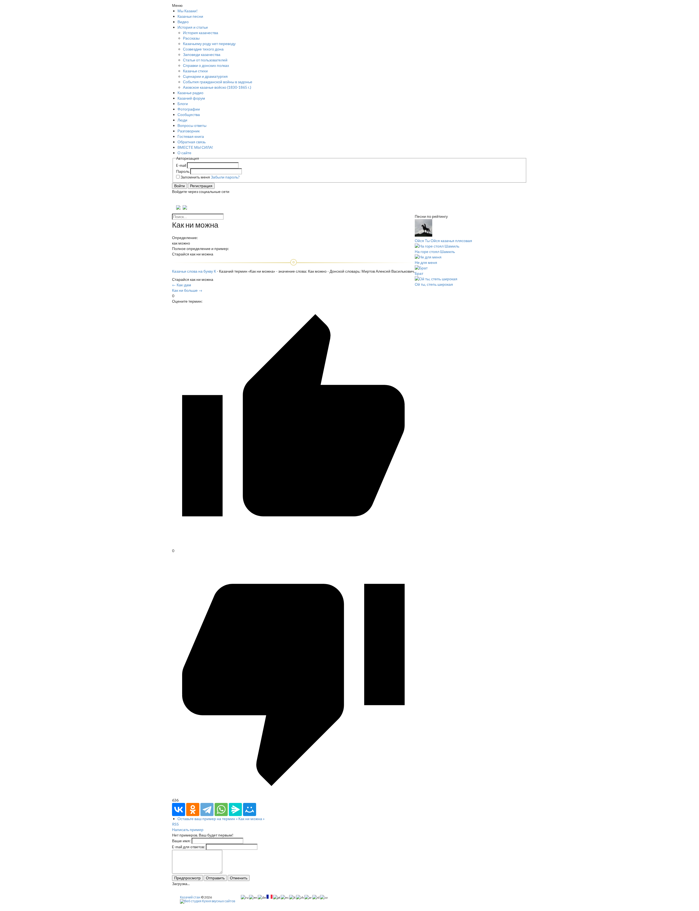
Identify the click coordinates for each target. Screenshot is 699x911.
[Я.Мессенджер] (235, 809)
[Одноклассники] (192, 809)
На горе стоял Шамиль (435, 251)
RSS (175, 824)
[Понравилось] (293, 545)
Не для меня (426, 262)
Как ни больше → (187, 290)
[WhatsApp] (221, 809)
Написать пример (187, 829)
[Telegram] (207, 809)
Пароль (182, 171)
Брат (419, 273)
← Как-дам (181, 284)
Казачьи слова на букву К (194, 271)
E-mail (181, 165)
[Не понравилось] (293, 794)
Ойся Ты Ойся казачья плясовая (443, 240)
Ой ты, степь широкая (434, 284)
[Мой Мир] (249, 809)
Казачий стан (190, 897)
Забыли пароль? (225, 177)
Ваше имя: (181, 840)
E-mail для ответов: (188, 846)
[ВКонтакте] (178, 809)
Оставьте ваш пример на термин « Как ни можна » (221, 818)
